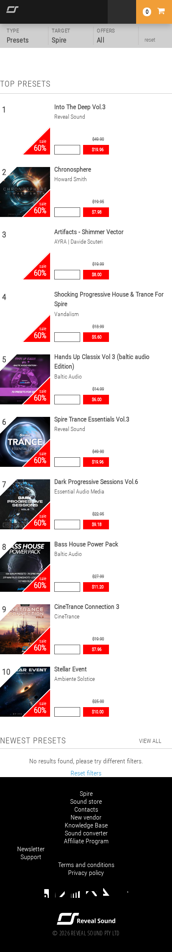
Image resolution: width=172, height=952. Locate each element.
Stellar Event (70, 669)
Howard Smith (70, 179)
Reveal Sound (69, 116)
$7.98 (96, 212)
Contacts (86, 809)
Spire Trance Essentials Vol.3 (91, 419)
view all (150, 741)
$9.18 (96, 524)
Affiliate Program (86, 841)
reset (149, 39)
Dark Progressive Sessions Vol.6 (96, 482)
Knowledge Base (86, 825)
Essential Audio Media (79, 491)
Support (30, 857)
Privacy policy (86, 873)
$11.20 (98, 587)
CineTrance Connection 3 (86, 607)
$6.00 (96, 399)
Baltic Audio (68, 376)
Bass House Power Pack (86, 544)
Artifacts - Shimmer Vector (89, 232)
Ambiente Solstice (74, 679)
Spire (86, 793)
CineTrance (66, 616)
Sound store (86, 801)
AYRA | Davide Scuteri (78, 241)
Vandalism (66, 314)
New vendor (86, 817)
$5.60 (96, 337)
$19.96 (98, 149)
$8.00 (96, 274)
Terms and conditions (86, 865)
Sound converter (86, 833)
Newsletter (31, 849)
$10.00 (98, 712)
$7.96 (96, 649)
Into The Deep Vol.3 (80, 107)
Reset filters (86, 773)
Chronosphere (72, 169)
